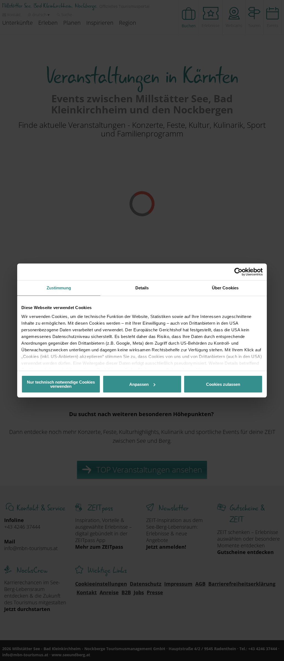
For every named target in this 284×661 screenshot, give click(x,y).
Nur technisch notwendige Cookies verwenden (61, 384)
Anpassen (139, 384)
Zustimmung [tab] (59, 287)
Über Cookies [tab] (225, 287)
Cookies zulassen (223, 384)
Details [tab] (142, 287)
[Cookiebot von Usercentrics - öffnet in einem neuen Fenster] (238, 272)
